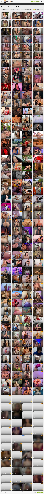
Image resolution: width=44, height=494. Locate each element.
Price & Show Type (15, 9)
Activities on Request (26, 9)
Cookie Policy (7, 492)
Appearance (5, 9)
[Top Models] (15, 1)
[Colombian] (34, 9)
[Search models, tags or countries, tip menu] (42, 4)
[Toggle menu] (1, 1)
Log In (41, 1)
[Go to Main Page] (8, 1)
